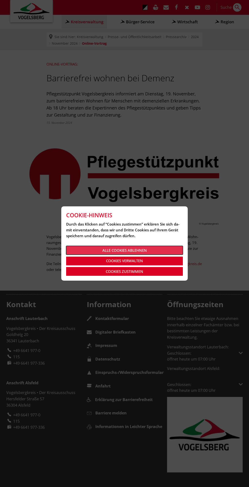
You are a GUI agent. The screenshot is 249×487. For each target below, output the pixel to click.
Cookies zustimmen (124, 271)
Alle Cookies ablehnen (124, 250)
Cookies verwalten (124, 260)
